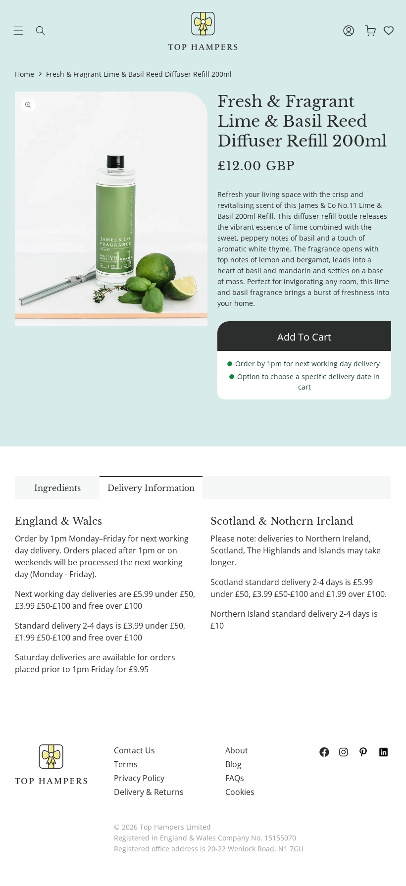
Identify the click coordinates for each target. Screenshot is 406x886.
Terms (126, 764)
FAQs (234, 778)
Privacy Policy (139, 778)
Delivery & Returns (149, 792)
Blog (233, 764)
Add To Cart (304, 337)
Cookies (239, 792)
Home (24, 74)
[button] (26, 31)
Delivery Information (151, 488)
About (236, 750)
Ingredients (57, 488)
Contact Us (134, 750)
